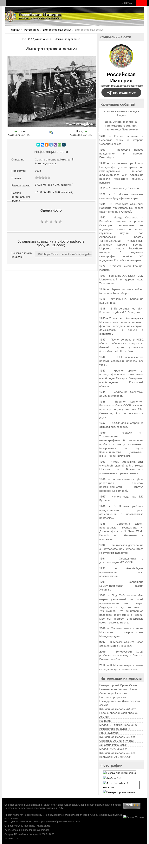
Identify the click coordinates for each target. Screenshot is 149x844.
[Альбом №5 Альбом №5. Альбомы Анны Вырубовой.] (112, 777)
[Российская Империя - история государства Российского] (34, 16)
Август (121, 115)
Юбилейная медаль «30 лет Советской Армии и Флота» (117, 738)
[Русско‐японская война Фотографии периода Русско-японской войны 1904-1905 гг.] (119, 772)
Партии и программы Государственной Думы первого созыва (119, 701)
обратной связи (112, 804)
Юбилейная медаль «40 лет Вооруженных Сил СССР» (117, 755)
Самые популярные (67, 39)
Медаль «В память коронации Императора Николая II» (118, 726)
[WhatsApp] (59, 145)
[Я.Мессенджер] (38, 145)
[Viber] (55, 145)
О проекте (10, 825)
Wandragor (43, 829)
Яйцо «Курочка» (109, 733)
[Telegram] (51, 145)
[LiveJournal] (64, 145)
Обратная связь (26, 825)
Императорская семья (57, 29)
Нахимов (105, 720)
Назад (22, 131)
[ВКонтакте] (42, 145)
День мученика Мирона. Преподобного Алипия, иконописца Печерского (121, 125)
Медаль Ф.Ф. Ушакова (113, 749)
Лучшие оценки (42, 39)
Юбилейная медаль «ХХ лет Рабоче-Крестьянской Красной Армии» (118, 712)
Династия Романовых (112, 745)
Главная (15, 29)
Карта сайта (43, 825)
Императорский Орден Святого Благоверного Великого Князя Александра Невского (119, 689)
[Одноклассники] (47, 145)
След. (79, 131)
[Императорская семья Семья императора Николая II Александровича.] (119, 792)
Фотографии (32, 29)
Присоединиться (124, 92)
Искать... (127, 2)
